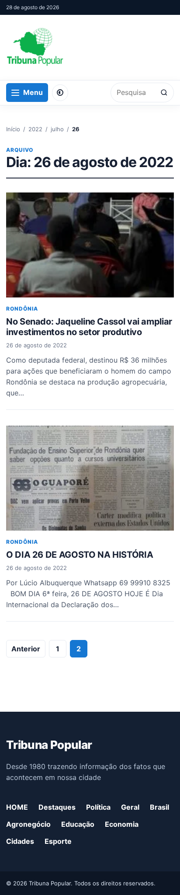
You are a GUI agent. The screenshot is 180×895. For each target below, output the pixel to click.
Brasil (159, 807)
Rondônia (22, 308)
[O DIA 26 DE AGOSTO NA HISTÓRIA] (90, 478)
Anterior (25, 648)
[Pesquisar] (164, 92)
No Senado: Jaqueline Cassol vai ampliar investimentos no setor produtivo (89, 326)
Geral (130, 807)
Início (13, 129)
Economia (121, 824)
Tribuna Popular (49, 745)
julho (57, 129)
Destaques (57, 807)
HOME (17, 807)
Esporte (58, 841)
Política (98, 807)
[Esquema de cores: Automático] (60, 92)
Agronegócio (28, 824)
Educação (77, 824)
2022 (35, 129)
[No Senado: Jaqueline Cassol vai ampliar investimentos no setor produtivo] (90, 244)
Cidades (20, 841)
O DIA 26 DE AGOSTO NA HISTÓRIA (79, 554)
